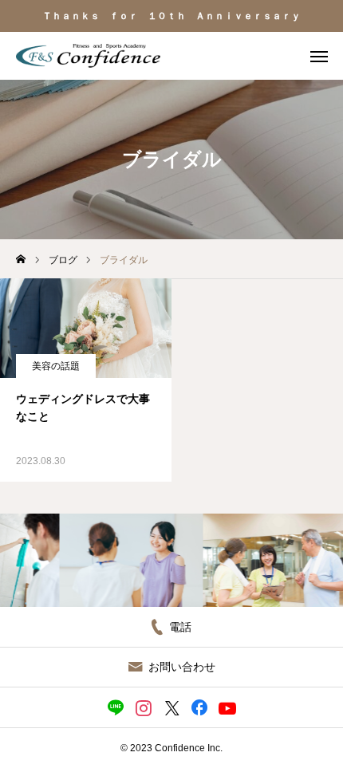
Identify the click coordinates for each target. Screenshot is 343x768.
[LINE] (116, 707)
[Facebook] (200, 707)
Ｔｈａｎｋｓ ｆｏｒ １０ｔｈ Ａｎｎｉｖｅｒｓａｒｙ (171, 16)
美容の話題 (56, 366)
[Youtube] (228, 707)
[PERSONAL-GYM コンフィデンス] (88, 56)
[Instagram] (144, 707)
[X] (172, 707)
